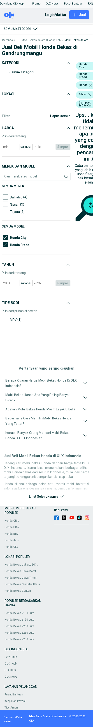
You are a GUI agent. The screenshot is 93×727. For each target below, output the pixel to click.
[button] (11, 3)
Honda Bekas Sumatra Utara (22, 584)
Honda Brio (11, 533)
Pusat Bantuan (14, 694)
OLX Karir (10, 670)
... (17, 40)
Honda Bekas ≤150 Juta (19, 619)
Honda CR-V (12, 520)
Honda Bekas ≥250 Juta (19, 639)
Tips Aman (11, 707)
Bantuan (9, 717)
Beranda (7, 40)
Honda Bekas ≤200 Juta (19, 626)
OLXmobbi (11, 663)
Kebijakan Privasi (15, 701)
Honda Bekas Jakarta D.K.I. (21, 564)
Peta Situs (11, 657)
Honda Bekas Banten (18, 590)
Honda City (11, 546)
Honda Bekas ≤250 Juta (19, 632)
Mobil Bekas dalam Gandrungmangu (78, 40)
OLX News (11, 676)
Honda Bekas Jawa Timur (21, 577)
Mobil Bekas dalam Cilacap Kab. (41, 40)
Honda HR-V (12, 527)
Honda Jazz (12, 540)
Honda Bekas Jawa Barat (20, 571)
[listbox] (90, 85)
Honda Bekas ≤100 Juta (19, 613)
